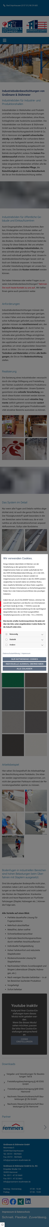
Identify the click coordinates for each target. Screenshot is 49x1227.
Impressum (26, 653)
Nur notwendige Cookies (24, 659)
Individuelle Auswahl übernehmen (24, 664)
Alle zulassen (24, 668)
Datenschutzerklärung (11, 653)
